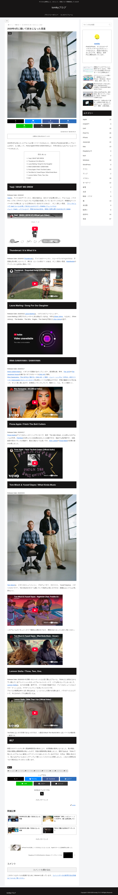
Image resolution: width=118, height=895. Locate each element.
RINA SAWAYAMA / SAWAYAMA (38, 166)
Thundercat (28, 258)
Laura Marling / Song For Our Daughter (40, 164)
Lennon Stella (12, 685)
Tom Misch (11, 585)
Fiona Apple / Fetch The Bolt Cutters (39, 169)
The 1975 (67, 372)
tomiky (97, 44)
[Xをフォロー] (42, 793)
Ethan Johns (58, 316)
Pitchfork (20, 438)
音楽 (10, 767)
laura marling (21, 770)
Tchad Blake (63, 441)
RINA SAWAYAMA (13, 372)
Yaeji (9, 198)
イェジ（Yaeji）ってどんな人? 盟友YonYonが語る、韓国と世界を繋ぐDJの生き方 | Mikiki (38, 209)
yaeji (52, 770)
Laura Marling (29, 314)
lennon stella (30, 770)
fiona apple (12, 770)
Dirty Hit (42, 374)
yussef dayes (59, 770)
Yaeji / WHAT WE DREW (36, 158)
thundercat (38, 770)
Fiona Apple (11, 435)
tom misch (46, 770)
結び (29, 178)
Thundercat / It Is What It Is (36, 161)
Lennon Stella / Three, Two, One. (38, 175)
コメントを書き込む (42, 870)
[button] (42, 126)
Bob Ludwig (53, 441)
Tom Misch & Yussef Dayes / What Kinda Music (42, 172)
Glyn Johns (57, 319)
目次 (39, 154)
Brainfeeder (70, 261)
